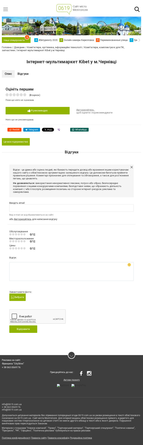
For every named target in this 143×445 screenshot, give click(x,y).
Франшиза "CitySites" (13, 363)
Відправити (23, 329)
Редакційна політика (81, 438)
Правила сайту (39, 438)
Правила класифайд (58, 438)
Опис (8, 74)
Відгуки (23, 74)
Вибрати (19, 297)
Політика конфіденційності (16, 438)
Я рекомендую (39, 110)
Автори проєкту (71, 380)
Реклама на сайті (11, 360)
